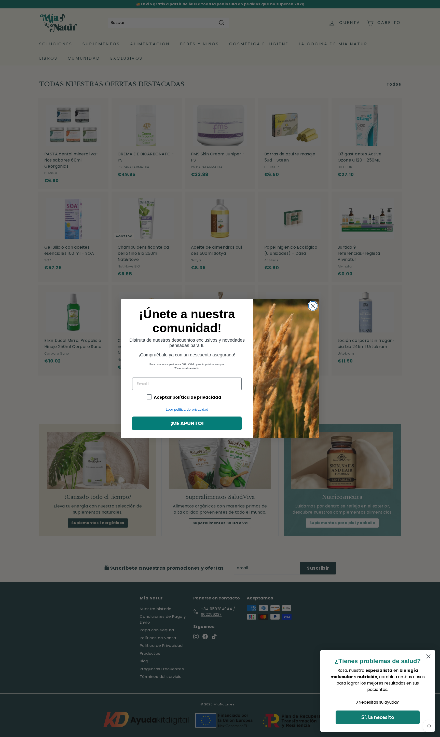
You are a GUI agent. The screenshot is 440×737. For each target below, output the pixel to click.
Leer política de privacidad (187, 409)
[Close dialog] (312, 305)
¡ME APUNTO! (187, 423)
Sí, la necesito (377, 717)
